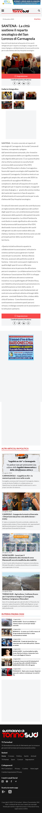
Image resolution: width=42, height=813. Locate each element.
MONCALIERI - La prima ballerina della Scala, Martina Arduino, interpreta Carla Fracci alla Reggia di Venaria (25, 653)
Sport (13, 759)
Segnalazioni (29, 759)
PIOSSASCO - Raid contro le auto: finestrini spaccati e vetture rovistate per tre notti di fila (26, 673)
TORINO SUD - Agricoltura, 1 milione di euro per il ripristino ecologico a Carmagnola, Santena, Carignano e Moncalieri (20, 596)
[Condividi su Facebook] (14, 83)
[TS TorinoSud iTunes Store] (10, 792)
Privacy (17, 768)
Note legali (34, 768)
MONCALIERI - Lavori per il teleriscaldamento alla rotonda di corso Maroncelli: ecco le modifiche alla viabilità (19, 557)
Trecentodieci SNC (34, 802)
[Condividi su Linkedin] (23, 83)
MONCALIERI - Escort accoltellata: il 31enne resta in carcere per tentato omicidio (24, 623)
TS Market (5, 759)
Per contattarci (7, 768)
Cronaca (11, 756)
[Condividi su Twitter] (19, 83)
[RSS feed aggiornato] (3, 781)
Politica (37, 19)
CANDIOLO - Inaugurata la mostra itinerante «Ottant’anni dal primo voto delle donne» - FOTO (20, 516)
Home (4, 756)
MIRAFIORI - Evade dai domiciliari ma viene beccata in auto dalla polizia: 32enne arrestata (26, 643)
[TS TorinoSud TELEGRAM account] (16, 781)
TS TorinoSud (17, 802)
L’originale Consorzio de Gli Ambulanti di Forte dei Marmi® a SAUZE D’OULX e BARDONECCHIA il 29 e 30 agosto (26, 663)
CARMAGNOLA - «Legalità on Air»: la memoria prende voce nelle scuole (17, 477)
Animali (33, 756)
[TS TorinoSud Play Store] (4, 792)
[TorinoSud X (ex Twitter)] (7, 781)
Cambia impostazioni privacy (12, 772)
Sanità (26, 756)
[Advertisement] (21, 383)
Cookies (25, 768)
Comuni (20, 759)
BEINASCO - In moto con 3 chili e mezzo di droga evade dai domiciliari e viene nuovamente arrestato (26, 633)
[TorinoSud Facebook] (11, 781)
